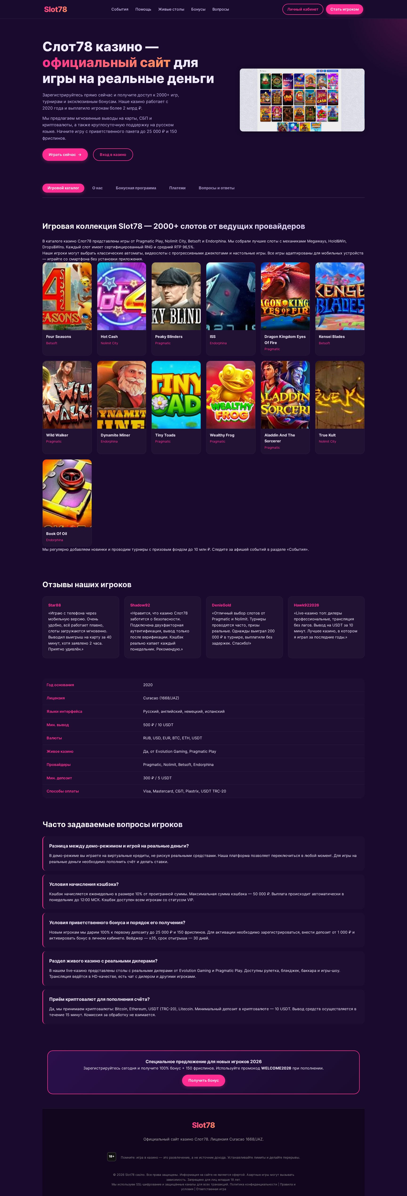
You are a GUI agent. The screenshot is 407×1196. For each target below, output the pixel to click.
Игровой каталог (63, 188)
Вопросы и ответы (217, 188)
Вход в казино (113, 154)
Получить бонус (203, 1080)
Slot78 (55, 9)
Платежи (177, 188)
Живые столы (171, 9)
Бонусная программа (136, 188)
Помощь (143, 9)
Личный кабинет (302, 9)
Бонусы (198, 9)
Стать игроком (344, 9)
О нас (97, 188)
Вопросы (220, 9)
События (119, 9)
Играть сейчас (65, 154)
